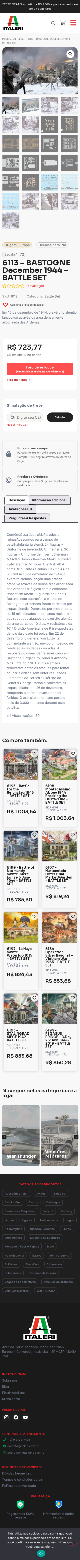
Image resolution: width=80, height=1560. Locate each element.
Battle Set (19, 38)
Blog (5, 1386)
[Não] (73, 1544)
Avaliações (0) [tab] (20, 509)
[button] (70, 54)
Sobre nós (10, 1380)
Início (6, 38)
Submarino (54, 1264)
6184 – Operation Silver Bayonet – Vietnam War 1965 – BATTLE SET (59, 957)
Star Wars (32, 1264)
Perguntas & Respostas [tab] (27, 518)
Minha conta (11, 1399)
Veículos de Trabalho (58, 1282)
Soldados (11, 1264)
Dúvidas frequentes (16, 1473)
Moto (50, 1246)
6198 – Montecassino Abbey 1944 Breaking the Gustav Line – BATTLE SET (57, 794)
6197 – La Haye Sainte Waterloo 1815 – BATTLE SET (19, 954)
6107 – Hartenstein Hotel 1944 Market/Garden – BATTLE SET (58, 874)
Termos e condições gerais (22, 1479)
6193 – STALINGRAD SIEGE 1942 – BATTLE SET (18, 1035)
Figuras (27, 1220)
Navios (36, 1255)
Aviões (41, 1193)
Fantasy (66, 1211)
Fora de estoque (40, 369)
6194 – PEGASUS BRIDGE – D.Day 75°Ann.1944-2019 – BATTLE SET (58, 1038)
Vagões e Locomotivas (20, 1282)
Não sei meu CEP (17, 424)
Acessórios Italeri (16, 1193)
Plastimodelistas (13, 1393)
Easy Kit (48, 1211)
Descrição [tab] (17, 500)
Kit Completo (13, 1229)
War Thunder (46, 1291)
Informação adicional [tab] (49, 500)
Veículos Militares (17, 1291)
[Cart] (63, 22)
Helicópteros (49, 1220)
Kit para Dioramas (42, 1229)
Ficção (9, 1220)
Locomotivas (13, 1237)
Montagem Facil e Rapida (22, 1246)
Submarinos (13, 1273)
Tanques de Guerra (42, 1273)
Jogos (70, 1220)
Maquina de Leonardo (45, 1237)
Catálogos (53, 1202)
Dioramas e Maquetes (20, 1211)
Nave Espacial (14, 1255)
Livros (67, 1229)
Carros (33, 1202)
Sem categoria (59, 1255)
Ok (41, 1553)
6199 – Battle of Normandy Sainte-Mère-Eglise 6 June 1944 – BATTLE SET (20, 875)
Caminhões (12, 1202)
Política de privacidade (19, 1485)
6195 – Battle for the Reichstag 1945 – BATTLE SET (20, 791)
